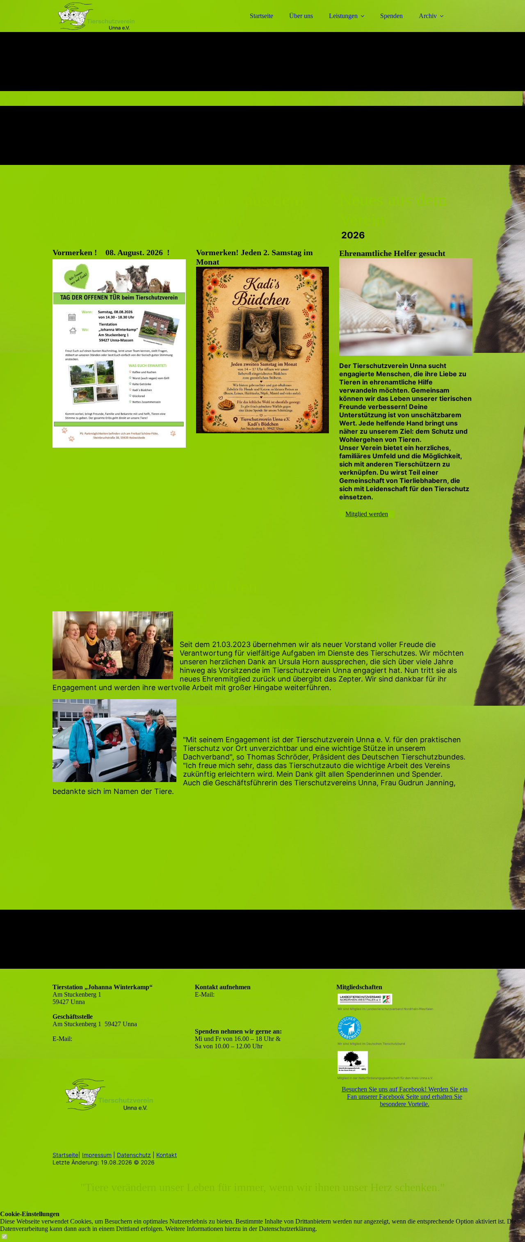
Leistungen (343, 15)
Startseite (261, 15)
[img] (124, 28)
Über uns (301, 15)
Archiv (428, 15)
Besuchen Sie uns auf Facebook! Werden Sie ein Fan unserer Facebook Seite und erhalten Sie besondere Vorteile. (405, 1096)
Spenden (391, 15)
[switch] (4, 1236)
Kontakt (166, 1154)
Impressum (97, 1154)
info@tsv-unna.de (97, 1038)
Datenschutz (134, 1154)
